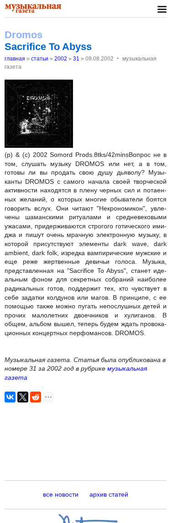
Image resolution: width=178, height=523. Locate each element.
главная (15, 58)
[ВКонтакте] (10, 397)
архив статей (108, 494)
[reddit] (35, 397)
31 (76, 58)
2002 (60, 58)
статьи (39, 58)
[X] (22, 397)
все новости (61, 494)
